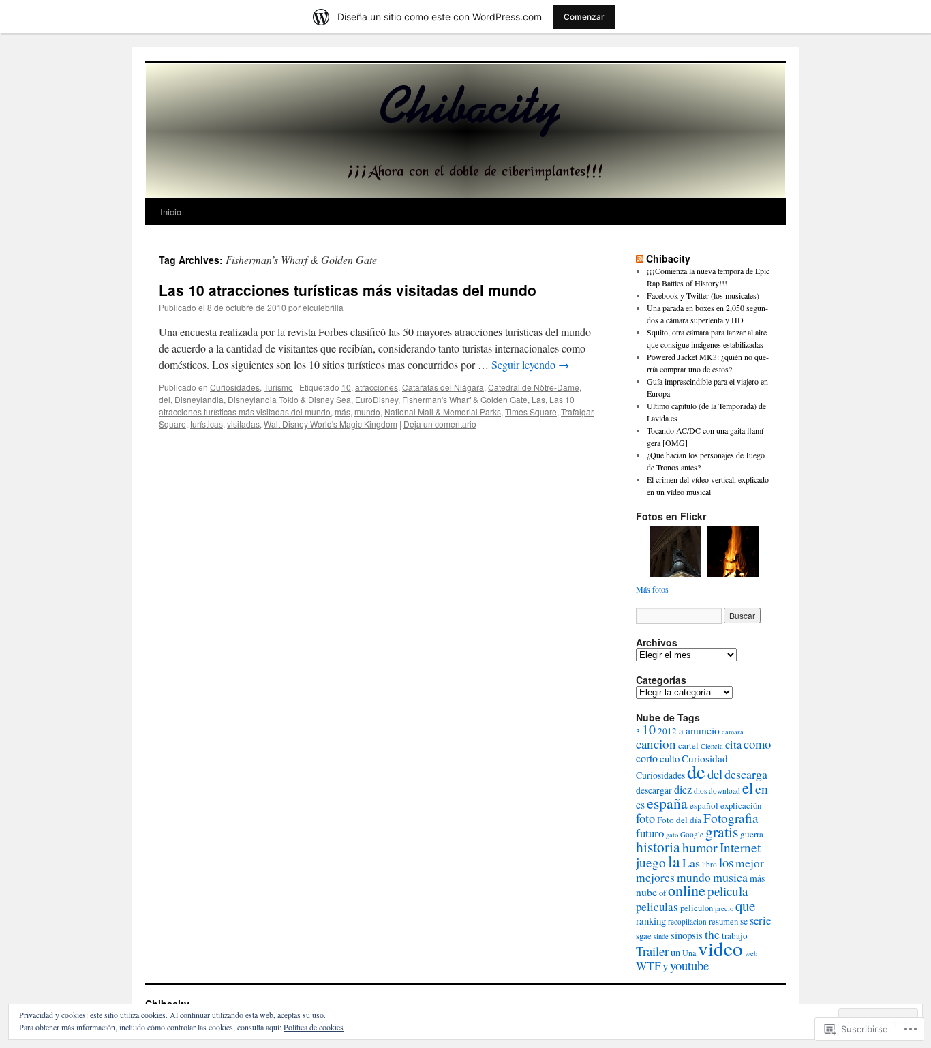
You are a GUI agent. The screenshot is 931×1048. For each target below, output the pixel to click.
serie (760, 920)
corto (647, 758)
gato (672, 834)
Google (691, 834)
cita (733, 744)
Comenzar (584, 17)
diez (683, 789)
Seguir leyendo (530, 364)
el (747, 787)
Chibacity (668, 258)
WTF (648, 966)
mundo (367, 411)
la (674, 861)
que (745, 905)
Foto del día (679, 819)
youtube (689, 965)
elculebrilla (323, 307)
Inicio (170, 211)
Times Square (531, 411)
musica (730, 877)
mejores (655, 877)
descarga (745, 774)
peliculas (657, 906)
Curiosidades (235, 387)
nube (646, 891)
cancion (656, 743)
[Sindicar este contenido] (639, 258)
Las (538, 399)
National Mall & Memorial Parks (442, 411)
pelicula (727, 890)
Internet (740, 847)
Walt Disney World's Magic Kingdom (330, 424)
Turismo (278, 387)
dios (700, 790)
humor (700, 847)
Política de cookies (314, 1026)
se (744, 920)
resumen (723, 921)
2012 (667, 731)
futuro (650, 833)
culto (670, 758)
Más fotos (652, 589)
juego (651, 862)
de (696, 771)
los (726, 862)
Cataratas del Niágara (443, 387)
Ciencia (712, 746)
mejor (749, 863)
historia (658, 846)
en (761, 788)
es (640, 804)
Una (689, 952)
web (751, 953)
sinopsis (687, 935)
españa (667, 803)
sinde (661, 936)
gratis (721, 831)
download (724, 790)
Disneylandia (199, 399)
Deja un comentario (439, 424)
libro (709, 864)
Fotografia (731, 817)
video (720, 948)
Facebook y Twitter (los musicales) (703, 295)
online (686, 890)
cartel (688, 745)
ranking (651, 920)
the (712, 934)
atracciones (376, 387)
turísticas (206, 424)
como (757, 743)
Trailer (652, 950)
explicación (740, 805)
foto (645, 818)
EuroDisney (376, 399)
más (342, 411)
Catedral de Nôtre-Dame (533, 387)
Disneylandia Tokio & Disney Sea (289, 399)
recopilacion (687, 921)
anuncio (703, 730)
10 (346, 387)
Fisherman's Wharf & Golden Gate (465, 399)
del (164, 399)
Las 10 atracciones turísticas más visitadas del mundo (347, 290)
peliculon (696, 908)
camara (733, 731)
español (704, 805)
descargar (654, 789)
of (662, 893)
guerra (751, 834)
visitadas (243, 424)
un (675, 952)
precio (724, 908)
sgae (644, 936)
